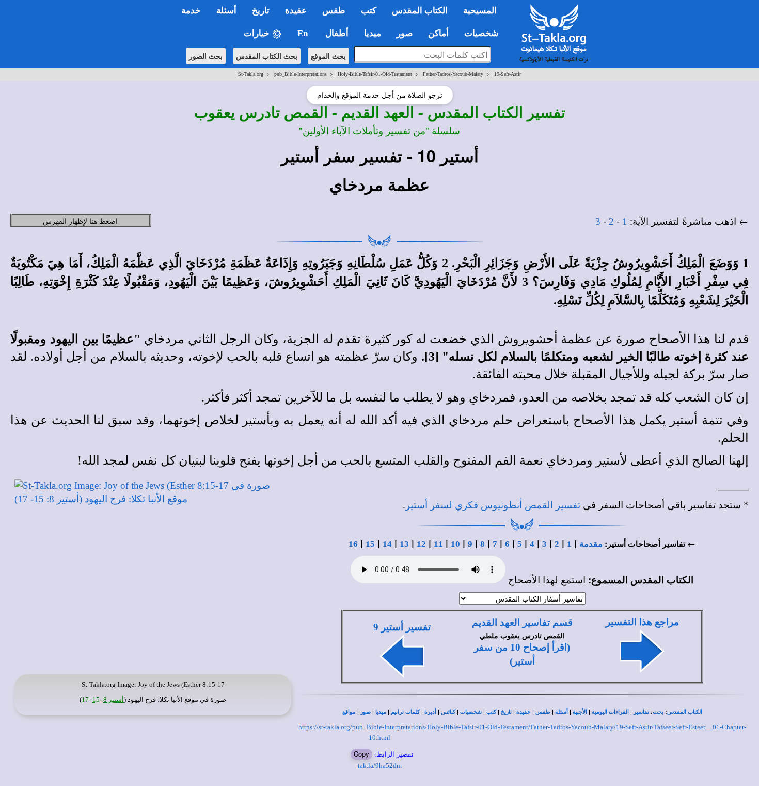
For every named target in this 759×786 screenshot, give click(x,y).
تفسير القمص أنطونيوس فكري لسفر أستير (492, 505)
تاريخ (506, 712)
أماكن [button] (438, 33)
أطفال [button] (337, 33)
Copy (361, 754)
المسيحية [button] (480, 11)
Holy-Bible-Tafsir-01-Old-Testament (375, 74)
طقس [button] (333, 11)
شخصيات (471, 712)
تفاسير (641, 712)
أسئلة (561, 712)
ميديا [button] (372, 33)
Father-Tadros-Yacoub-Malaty (453, 74)
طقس (542, 712)
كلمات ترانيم (405, 712)
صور (365, 712)
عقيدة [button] (296, 11)
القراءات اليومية (610, 712)
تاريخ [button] (261, 11)
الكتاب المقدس (684, 712)
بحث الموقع (328, 56)
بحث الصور (206, 56)
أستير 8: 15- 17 (103, 699)
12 (421, 544)
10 (455, 544)
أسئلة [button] (226, 11)
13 (404, 544)
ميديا (380, 712)
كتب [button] (368, 11)
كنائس (448, 712)
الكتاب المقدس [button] (420, 11)
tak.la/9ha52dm (380, 765)
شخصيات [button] (484, 33)
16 (353, 544)
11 (438, 544)
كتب (491, 712)
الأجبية (580, 712)
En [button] (303, 33)
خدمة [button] (191, 11)
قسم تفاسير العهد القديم (522, 622)
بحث (658, 712)
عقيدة (523, 712)
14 (387, 544)
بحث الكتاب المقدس (266, 56)
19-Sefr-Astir (507, 74)
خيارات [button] (258, 33)
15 (370, 544)
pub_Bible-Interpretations (300, 74)
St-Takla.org (250, 74)
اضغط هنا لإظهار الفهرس (80, 220)
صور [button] (405, 33)
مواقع (349, 712)
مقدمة (591, 544)
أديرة (430, 712)
